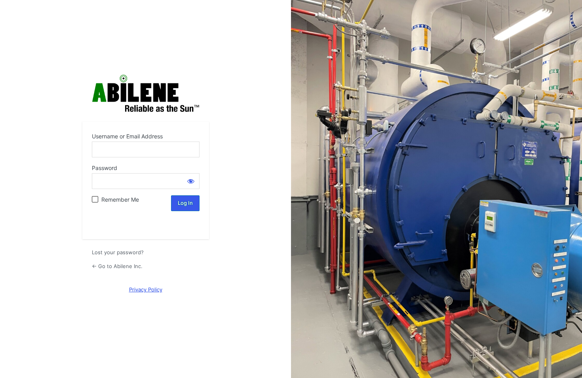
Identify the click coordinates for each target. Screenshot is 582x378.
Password (104, 167)
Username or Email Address (127, 136)
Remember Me (120, 199)
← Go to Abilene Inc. (117, 266)
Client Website (145, 93)
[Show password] (191, 181)
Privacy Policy (145, 289)
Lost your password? (118, 252)
